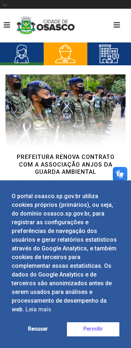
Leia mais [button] (38, 309)
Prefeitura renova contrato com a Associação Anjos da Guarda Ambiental (66, 164)
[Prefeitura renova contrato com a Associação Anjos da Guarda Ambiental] (65, 110)
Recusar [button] (38, 329)
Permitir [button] (93, 329)
